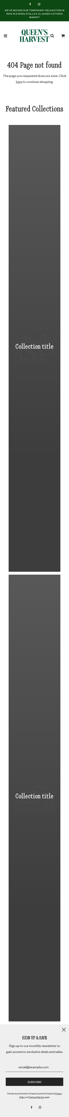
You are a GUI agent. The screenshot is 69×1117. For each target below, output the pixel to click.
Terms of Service (36, 1097)
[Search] (52, 36)
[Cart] (63, 36)
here (19, 81)
